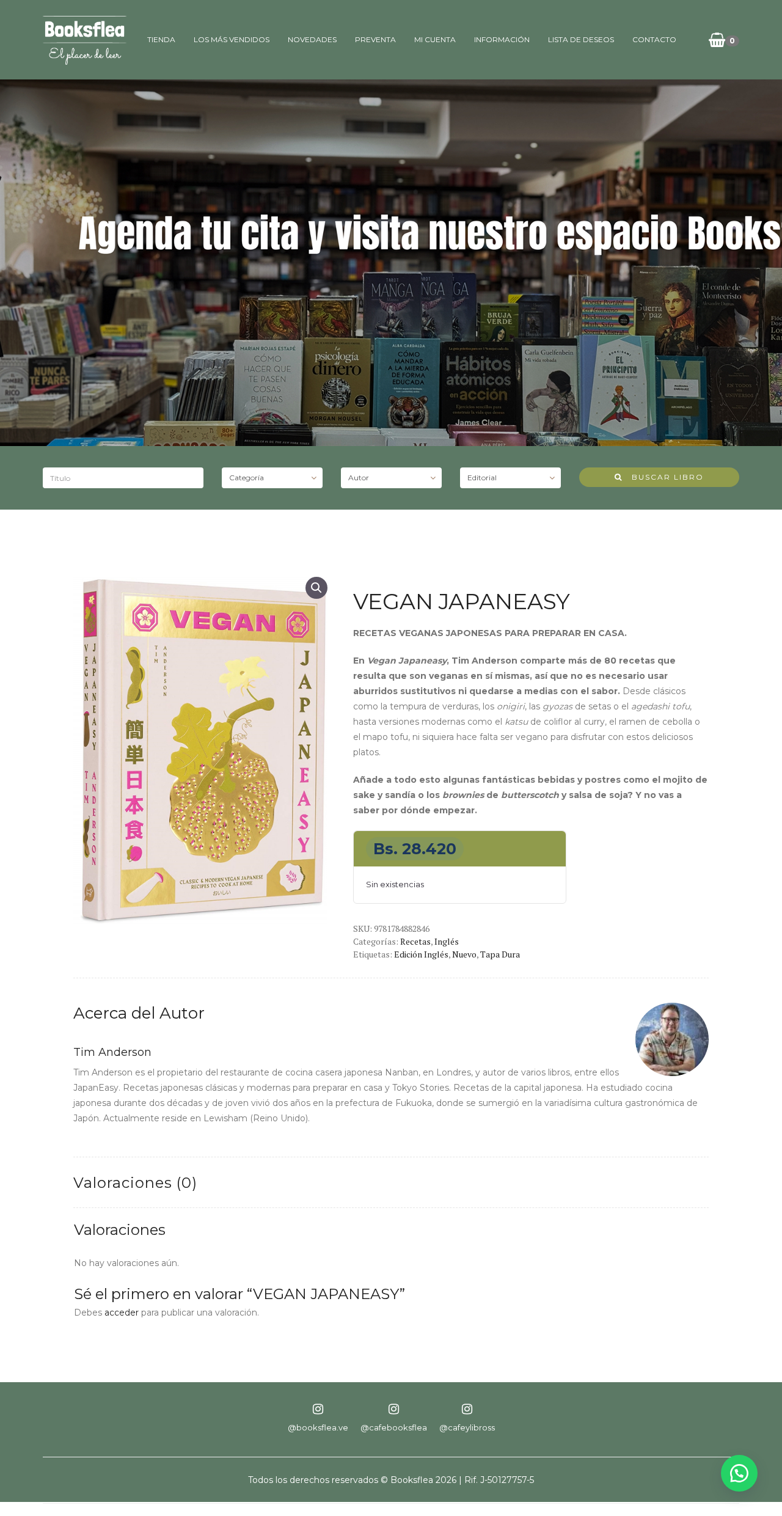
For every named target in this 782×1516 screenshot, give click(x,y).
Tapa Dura (500, 954)
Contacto (654, 39)
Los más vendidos (231, 39)
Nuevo (464, 954)
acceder (121, 1312)
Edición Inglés (421, 954)
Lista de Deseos (581, 39)
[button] (316, 588)
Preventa (375, 39)
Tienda (161, 39)
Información (502, 39)
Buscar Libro (663, 477)
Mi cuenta (435, 39)
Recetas (415, 941)
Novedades (312, 39)
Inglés (446, 941)
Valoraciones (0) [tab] (135, 1183)
